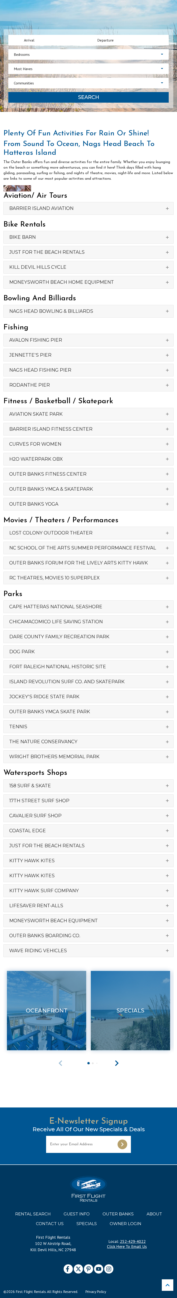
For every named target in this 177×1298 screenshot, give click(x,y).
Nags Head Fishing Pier (40, 370)
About (154, 1214)
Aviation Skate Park (36, 414)
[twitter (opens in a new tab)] (78, 1269)
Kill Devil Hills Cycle (37, 267)
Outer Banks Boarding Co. (44, 935)
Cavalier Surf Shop (35, 815)
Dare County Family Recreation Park (59, 636)
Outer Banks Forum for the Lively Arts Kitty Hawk (78, 563)
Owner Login (125, 1223)
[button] (116, 1063)
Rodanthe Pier (29, 385)
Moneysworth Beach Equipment (53, 920)
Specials (87, 1223)
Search (88, 97)
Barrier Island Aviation (41, 208)
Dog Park (22, 651)
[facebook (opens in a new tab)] (68, 1269)
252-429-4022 (133, 1241)
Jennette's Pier (30, 355)
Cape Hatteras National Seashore (55, 606)
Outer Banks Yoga (33, 504)
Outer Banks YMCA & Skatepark (51, 489)
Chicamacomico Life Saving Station (56, 621)
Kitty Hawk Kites (32, 860)
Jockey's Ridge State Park (44, 696)
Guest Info (77, 1214)
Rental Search (33, 1214)
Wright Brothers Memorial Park (54, 756)
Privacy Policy (95, 1291)
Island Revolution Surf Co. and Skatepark (67, 681)
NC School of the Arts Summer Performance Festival (82, 548)
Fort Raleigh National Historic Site (57, 666)
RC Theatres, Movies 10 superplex (54, 578)
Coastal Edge (27, 830)
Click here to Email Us (127, 1246)
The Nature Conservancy (43, 741)
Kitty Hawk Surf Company (44, 890)
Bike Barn (22, 237)
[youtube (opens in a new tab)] (98, 1269)
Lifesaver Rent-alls (36, 905)
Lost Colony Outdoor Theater (50, 533)
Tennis (18, 726)
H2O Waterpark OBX (36, 459)
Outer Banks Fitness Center (47, 474)
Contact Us (50, 1223)
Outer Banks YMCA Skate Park (49, 711)
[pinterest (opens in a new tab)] (88, 1269)
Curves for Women (35, 444)
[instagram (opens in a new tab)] (108, 1269)
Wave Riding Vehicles (38, 950)
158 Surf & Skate (30, 785)
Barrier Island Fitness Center (50, 429)
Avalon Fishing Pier (35, 340)
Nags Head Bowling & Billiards (51, 311)
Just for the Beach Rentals (47, 252)
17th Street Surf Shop (39, 800)
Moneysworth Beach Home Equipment (61, 282)
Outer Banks (118, 1214)
